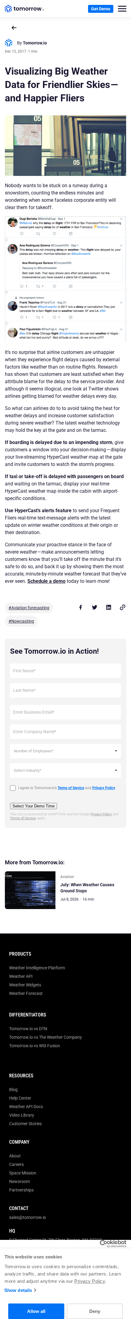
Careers (16, 1164)
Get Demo (100, 8)
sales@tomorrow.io (27, 1217)
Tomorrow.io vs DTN (28, 1028)
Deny (94, 1311)
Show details (18, 1290)
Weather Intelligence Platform (37, 967)
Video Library (21, 1115)
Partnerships (21, 1190)
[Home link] (24, 8)
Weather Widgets (25, 984)
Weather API (21, 976)
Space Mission (22, 1172)
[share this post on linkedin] (108, 607)
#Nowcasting (21, 621)
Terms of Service (23, 818)
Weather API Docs (26, 1106)
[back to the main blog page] (14, 28)
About (15, 1155)
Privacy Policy (89, 1281)
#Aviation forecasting (29, 607)
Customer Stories (25, 1123)
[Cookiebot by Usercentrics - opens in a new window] (99, 1244)
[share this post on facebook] (80, 607)
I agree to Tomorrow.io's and (66, 788)
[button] (122, 9)
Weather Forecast (26, 993)
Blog (13, 1089)
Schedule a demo (46, 581)
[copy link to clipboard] (122, 607)
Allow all (36, 1311)
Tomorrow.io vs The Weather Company (45, 1037)
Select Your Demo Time (33, 806)
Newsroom (19, 1181)
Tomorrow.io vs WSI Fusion (34, 1045)
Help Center (20, 1098)
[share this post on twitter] (94, 607)
